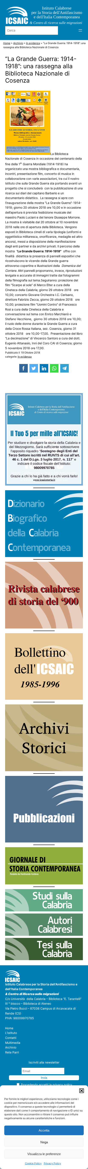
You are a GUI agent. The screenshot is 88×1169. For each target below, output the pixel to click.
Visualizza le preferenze (44, 1154)
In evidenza (25, 356)
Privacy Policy (52, 1163)
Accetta (44, 1130)
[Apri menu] (80, 30)
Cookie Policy (33, 1163)
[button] (81, 1091)
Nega (44, 1142)
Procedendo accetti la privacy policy (46, 1084)
